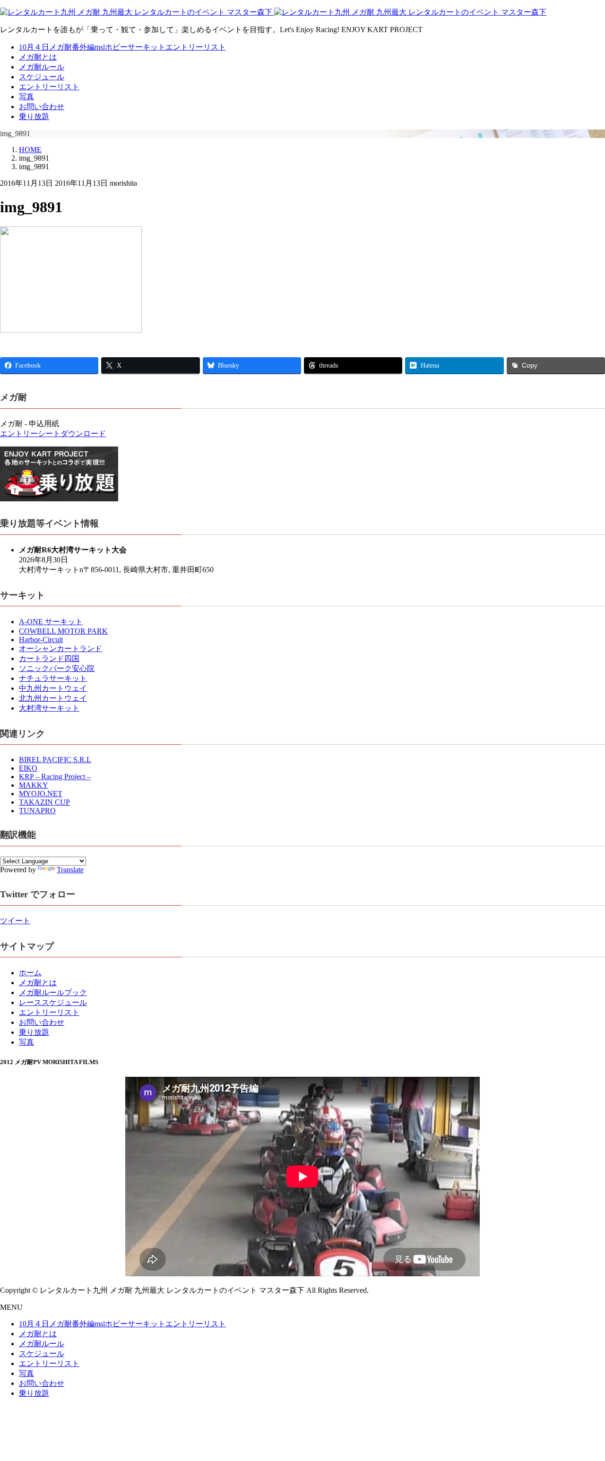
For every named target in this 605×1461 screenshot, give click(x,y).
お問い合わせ (41, 107)
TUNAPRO (37, 811)
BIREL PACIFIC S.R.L (55, 760)
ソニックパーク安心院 (57, 668)
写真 (26, 97)
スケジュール (41, 77)
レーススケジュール (53, 1002)
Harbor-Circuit (41, 640)
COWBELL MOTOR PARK (63, 631)
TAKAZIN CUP (44, 802)
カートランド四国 (49, 658)
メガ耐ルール (41, 67)
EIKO (28, 768)
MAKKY (33, 785)
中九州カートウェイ (53, 688)
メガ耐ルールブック (53, 992)
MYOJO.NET (40, 794)
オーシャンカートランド (60, 649)
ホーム (30, 973)
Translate (70, 870)
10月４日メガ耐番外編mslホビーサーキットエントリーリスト (122, 47)
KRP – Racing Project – (55, 777)
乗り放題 (34, 116)
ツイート (15, 921)
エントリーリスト (49, 87)
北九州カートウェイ (53, 698)
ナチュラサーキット (53, 678)
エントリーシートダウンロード (53, 434)
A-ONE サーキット (51, 622)
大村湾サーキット (49, 708)
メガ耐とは (38, 57)
